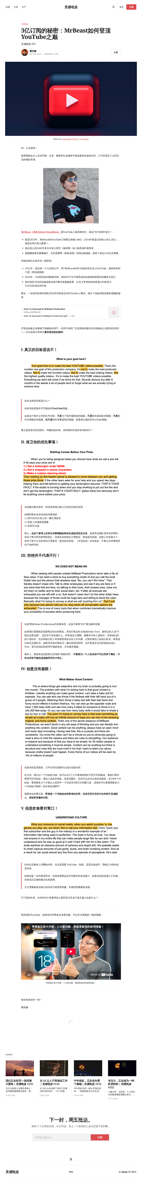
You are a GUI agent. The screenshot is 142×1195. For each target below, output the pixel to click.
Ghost (124, 1171)
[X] (71, 1159)
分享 (116, 52)
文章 (16, 7)
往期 (8, 7)
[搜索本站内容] (113, 7)
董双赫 (33, 50)
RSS (71, 1171)
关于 (24, 7)
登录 (121, 7)
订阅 (131, 7)
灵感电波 (71, 7)
